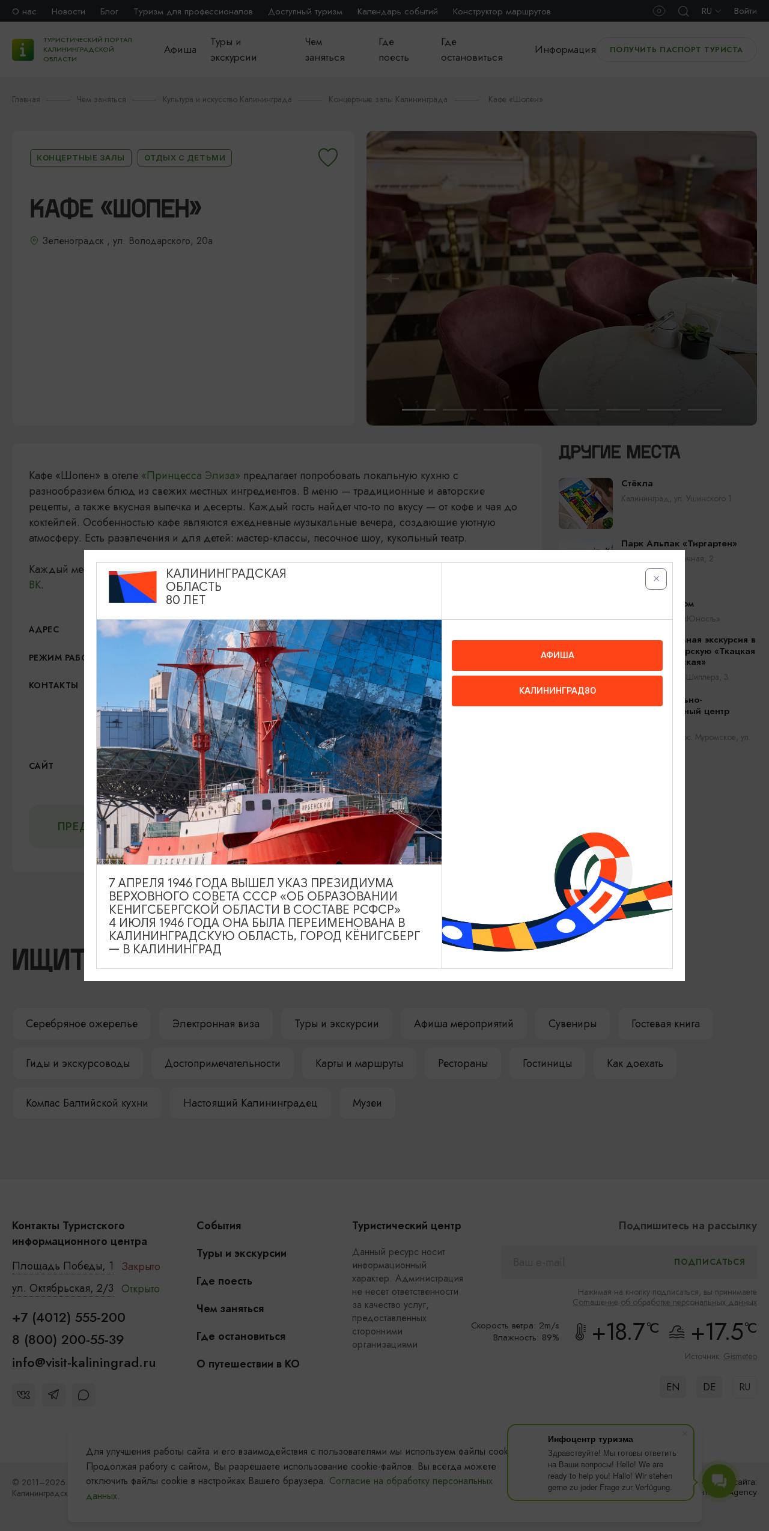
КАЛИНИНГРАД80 (557, 690)
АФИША (557, 655)
